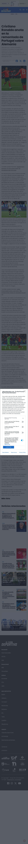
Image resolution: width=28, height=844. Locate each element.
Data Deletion (5, 452)
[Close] (25, 391)
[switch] (22, 422)
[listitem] (14, 418)
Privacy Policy (22, 452)
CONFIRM (8, 447)
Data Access (14, 452)
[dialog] (14, 422)
